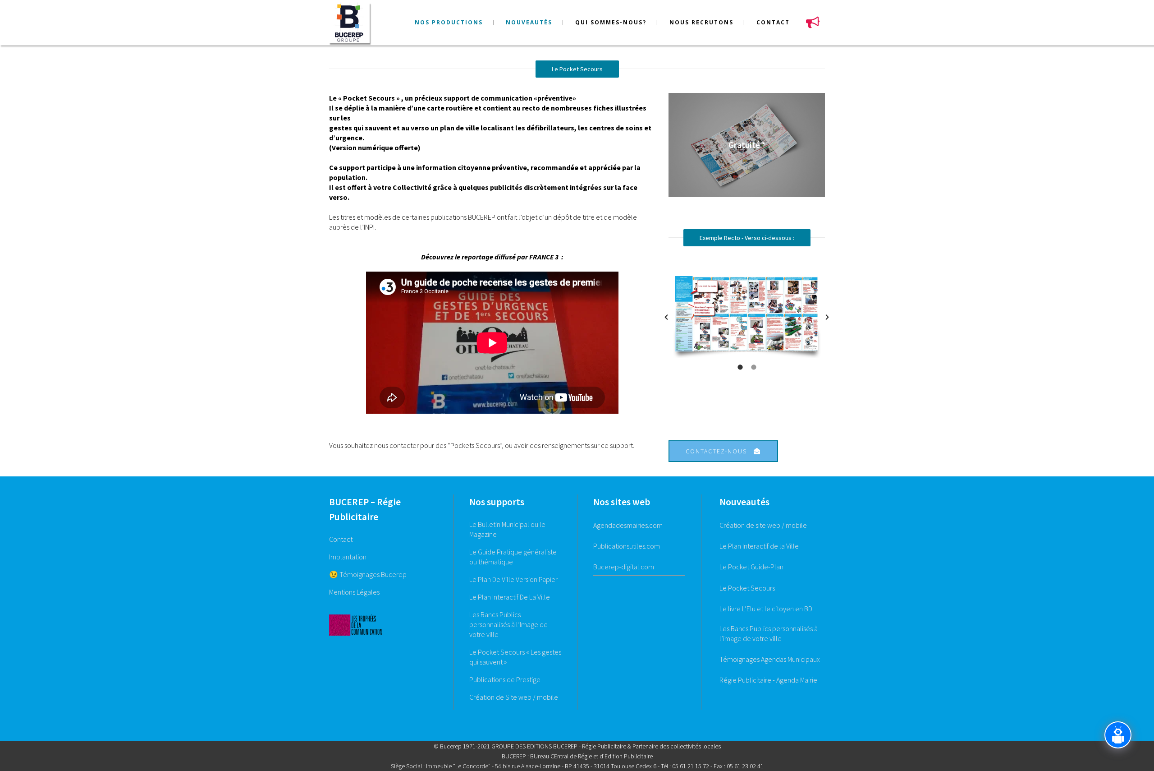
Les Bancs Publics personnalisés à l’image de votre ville (768, 633)
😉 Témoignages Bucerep (368, 574)
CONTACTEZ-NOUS (716, 451)
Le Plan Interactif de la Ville (759, 545)
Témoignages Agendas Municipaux (769, 659)
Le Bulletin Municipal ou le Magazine (507, 529)
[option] (746, 317)
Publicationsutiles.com (626, 545)
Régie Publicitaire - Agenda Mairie (768, 679)
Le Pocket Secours (747, 587)
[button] (666, 317)
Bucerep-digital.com (623, 566)
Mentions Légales (354, 591)
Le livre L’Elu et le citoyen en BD (765, 608)
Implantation (347, 556)
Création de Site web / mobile (513, 697)
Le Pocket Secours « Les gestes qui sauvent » (515, 656)
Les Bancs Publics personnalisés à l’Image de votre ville (508, 624)
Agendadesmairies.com (628, 525)
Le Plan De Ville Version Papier (513, 579)
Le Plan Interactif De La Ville (509, 596)
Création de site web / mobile (763, 525)
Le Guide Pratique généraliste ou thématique (513, 556)
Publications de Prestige (504, 679)
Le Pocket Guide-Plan (751, 566)
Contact (341, 539)
